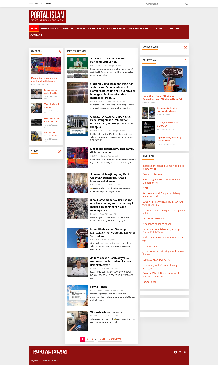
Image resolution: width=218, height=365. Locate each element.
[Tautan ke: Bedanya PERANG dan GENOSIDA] (148, 127)
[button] (186, 3)
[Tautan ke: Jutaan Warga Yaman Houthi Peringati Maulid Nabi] (77, 67)
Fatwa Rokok (98, 286)
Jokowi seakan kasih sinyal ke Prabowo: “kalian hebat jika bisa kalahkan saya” (52, 92)
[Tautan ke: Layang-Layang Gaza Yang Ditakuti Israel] (148, 142)
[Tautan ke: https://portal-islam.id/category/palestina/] (185, 61)
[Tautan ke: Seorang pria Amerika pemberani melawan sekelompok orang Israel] (148, 112)
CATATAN (93, 156)
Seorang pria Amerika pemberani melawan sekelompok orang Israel (168, 110)
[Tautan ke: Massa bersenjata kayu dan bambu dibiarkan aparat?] (46, 65)
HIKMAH (93, 214)
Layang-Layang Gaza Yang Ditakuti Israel (169, 139)
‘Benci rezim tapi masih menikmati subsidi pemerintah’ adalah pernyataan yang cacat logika (52, 120)
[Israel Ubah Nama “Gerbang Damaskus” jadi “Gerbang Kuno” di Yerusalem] (100, 249)
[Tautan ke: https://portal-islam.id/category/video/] (59, 151)
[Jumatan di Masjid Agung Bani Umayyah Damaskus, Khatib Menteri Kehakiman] (123, 191)
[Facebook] (176, 352)
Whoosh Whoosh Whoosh (51, 105)
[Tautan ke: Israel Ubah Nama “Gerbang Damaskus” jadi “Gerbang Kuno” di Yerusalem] (77, 237)
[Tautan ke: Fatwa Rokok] (77, 295)
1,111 (102, 339)
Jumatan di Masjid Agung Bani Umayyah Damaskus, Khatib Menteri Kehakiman (109, 178)
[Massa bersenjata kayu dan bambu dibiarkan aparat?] (132, 162)
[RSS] (185, 352)
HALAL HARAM (96, 290)
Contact (55, 361)
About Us (46, 361)
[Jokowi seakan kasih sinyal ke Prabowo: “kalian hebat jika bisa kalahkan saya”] (100, 278)
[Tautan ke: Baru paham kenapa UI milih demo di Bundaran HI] (36, 136)
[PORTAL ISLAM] (47, 16)
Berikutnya (115, 339)
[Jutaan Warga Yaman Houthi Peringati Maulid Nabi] (108, 75)
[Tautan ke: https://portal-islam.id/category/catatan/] (59, 52)
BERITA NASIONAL (97, 101)
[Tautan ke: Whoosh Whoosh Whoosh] (36, 107)
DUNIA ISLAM (95, 66)
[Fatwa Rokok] (103, 300)
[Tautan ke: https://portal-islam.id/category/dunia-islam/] (185, 47)
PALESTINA (94, 240)
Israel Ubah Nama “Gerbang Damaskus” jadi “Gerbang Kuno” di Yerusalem (112, 233)
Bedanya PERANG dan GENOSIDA (167, 124)
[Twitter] (180, 352)
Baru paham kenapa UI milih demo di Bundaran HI (51, 134)
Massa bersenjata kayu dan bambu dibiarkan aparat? (44, 80)
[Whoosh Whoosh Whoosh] (118, 322)
